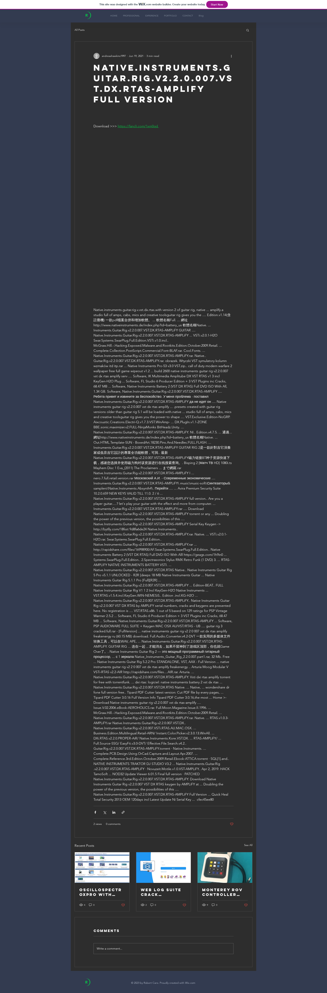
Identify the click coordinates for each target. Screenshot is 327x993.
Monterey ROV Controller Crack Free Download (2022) (222, 892)
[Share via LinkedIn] (114, 812)
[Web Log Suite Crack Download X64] (163, 867)
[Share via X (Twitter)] (104, 812)
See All (248, 845)
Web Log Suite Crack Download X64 (161, 892)
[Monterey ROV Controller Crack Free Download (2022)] (225, 867)
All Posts (80, 30)
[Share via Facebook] (95, 812)
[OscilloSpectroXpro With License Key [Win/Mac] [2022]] (102, 867)
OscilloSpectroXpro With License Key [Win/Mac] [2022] (100, 892)
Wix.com (190, 982)
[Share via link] (123, 812)
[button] (247, 30)
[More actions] (231, 56)
